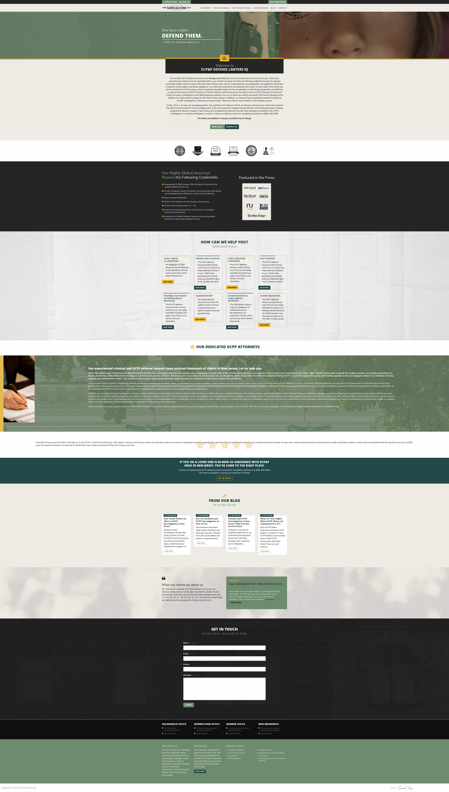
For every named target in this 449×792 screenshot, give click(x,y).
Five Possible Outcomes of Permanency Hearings (272, 759)
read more (217, 127)
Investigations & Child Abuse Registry (238, 298)
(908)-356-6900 (171, 2)
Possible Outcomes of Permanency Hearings (175, 298)
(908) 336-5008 (202, 733)
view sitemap (200, 772)
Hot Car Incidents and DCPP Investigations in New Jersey (207, 521)
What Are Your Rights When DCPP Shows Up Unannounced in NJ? (271, 521)
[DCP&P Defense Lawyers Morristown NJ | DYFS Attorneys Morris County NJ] (176, 8)
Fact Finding (267, 258)
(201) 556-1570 (169, 733)
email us (185, 2)
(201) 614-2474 (266, 733)
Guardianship (204, 295)
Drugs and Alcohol (208, 258)
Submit (188, 705)
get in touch (224, 478)
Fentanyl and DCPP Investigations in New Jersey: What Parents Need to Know (239, 522)
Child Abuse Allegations (171, 259)
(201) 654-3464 (234, 733)
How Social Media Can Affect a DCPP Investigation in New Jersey (175, 522)
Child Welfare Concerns (236, 259)
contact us (231, 127)
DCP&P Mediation (270, 295)
